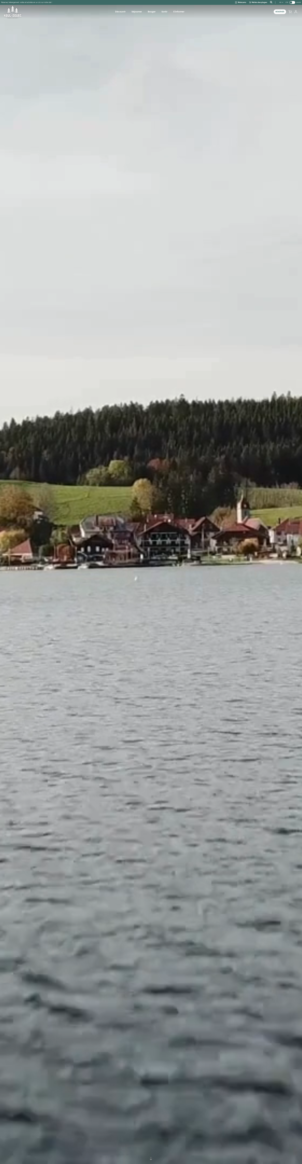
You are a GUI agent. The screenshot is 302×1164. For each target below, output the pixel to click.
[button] (290, 11)
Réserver (279, 12)
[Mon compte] (295, 12)
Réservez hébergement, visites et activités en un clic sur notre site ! (26, 2)
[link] (292, 2)
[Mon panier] (290, 11)
